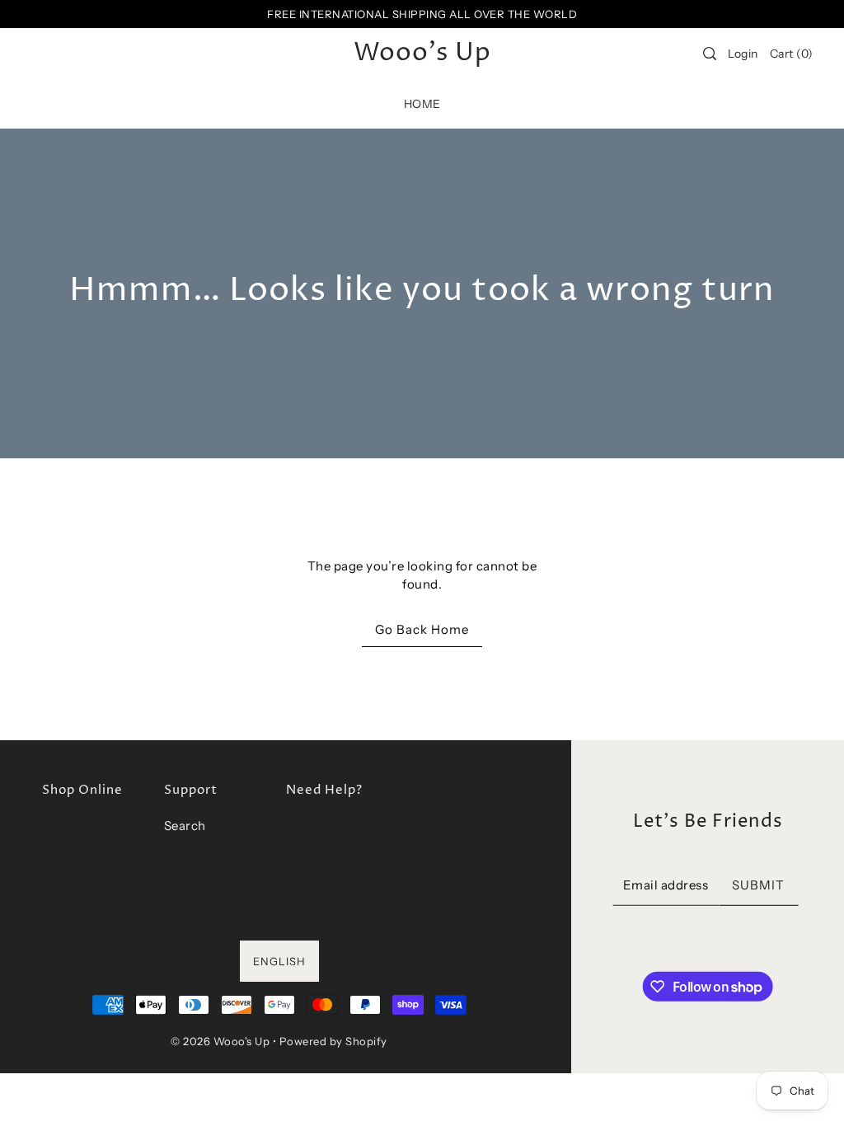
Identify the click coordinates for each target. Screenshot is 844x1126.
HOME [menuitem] (422, 103)
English (279, 961)
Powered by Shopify (333, 1041)
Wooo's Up (422, 53)
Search (185, 825)
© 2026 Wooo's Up (220, 1041)
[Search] (709, 53)
